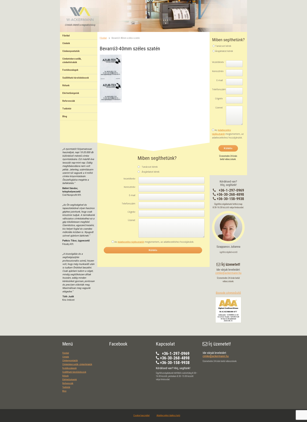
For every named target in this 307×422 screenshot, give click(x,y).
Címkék (66, 43)
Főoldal (66, 35)
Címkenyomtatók (70, 51)
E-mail (132, 195)
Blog (64, 116)
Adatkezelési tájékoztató (168, 415)
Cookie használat (141, 415)
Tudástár (66, 108)
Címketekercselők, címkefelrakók (71, 60)
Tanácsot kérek (150, 166)
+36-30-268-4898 (230, 194)
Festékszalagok (70, 69)
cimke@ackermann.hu (228, 273)
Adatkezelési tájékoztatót (131, 241)
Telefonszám (128, 203)
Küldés (153, 250)
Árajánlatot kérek (150, 171)
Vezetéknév (129, 178)
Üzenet (131, 220)
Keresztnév (129, 186)
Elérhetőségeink (70, 93)
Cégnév (131, 211)
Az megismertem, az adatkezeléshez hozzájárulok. (154, 241)
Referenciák (68, 100)
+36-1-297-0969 (231, 190)
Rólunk (65, 85)
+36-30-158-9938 (230, 199)
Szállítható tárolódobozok (75, 77)
